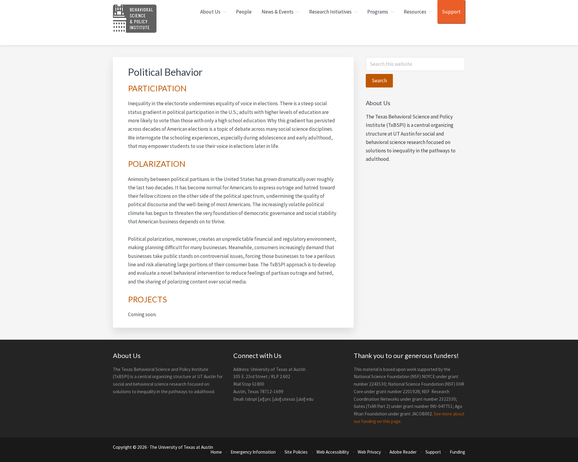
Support (433, 452)
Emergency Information (253, 452)
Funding (457, 452)
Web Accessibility (332, 452)
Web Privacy (369, 452)
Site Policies (296, 452)
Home (216, 452)
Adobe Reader (403, 452)
